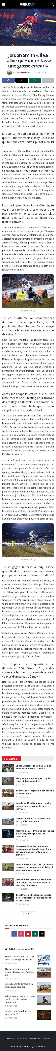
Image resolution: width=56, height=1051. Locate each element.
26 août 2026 (11, 963)
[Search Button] (52, 4)
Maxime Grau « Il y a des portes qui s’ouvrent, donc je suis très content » (35, 833)
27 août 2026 (22, 785)
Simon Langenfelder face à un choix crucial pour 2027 (19, 985)
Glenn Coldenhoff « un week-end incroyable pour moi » (33, 820)
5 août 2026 (11, 991)
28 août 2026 (22, 772)
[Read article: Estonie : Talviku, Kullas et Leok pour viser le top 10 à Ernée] (44, 960)
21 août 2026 (22, 840)
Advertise (9, 1038)
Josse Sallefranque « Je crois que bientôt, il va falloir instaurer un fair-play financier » (33, 882)
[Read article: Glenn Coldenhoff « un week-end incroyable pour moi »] (8, 821)
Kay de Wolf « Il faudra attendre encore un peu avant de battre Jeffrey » (33, 806)
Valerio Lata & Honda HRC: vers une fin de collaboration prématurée (20, 999)
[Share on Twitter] (21, 80)
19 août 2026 (22, 874)
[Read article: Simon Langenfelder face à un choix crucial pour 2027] (44, 987)
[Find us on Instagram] (21, 934)
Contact (46, 1038)
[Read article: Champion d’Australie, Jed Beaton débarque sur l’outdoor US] (44, 972)
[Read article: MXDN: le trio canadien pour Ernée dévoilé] (44, 1015)
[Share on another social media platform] (48, 80)
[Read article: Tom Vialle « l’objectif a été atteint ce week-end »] (8, 793)
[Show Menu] (3, 4)
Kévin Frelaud (23, 72)
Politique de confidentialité (28, 1038)
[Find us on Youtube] (28, 934)
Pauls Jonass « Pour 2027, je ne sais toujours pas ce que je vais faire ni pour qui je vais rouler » (34, 867)
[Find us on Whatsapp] (35, 934)
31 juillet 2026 (12, 979)
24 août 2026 (22, 813)
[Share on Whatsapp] (35, 80)
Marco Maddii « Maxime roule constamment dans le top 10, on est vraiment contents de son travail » (33, 850)
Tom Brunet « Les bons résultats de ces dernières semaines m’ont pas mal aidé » (33, 897)
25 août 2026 (22, 797)
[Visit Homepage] (27, 4)
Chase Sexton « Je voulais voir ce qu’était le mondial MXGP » (33, 767)
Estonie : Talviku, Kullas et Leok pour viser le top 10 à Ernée (19, 958)
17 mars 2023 (40, 72)
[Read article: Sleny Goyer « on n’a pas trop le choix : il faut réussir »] (8, 781)
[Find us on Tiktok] (42, 934)
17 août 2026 (11, 1018)
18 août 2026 (22, 904)
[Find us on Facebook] (14, 934)
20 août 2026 (22, 858)
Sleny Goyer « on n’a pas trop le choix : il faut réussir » (33, 779)
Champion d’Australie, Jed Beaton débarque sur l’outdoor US (19, 971)
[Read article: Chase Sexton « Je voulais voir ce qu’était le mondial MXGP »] (8, 768)
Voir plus (28, 913)
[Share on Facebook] (8, 80)
